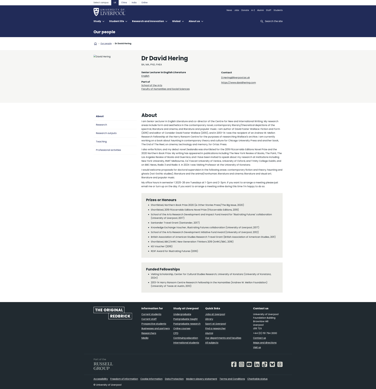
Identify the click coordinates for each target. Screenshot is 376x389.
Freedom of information (124, 379)
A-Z (253, 10)
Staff (268, 10)
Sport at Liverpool (215, 323)
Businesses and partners (155, 328)
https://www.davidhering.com (238, 82)
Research (101, 124)
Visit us (257, 347)
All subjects (211, 342)
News (229, 10)
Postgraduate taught (185, 319)
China (124, 2)
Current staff (149, 319)
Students (278, 10)
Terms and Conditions (232, 379)
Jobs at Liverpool (215, 314)
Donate (245, 10)
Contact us (259, 338)
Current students (151, 314)
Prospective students (153, 323)
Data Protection (174, 379)
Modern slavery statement (201, 379)
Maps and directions (265, 342)
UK (115, 2)
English (145, 76)
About (100, 116)
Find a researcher (215, 328)
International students (186, 342)
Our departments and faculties (223, 338)
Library (209, 319)
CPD (175, 333)
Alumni (260, 10)
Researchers (148, 333)
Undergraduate (182, 314)
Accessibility (101, 379)
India (134, 2)
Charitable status (257, 379)
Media (144, 338)
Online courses (181, 328)
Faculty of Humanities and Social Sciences (165, 89)
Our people (104, 32)
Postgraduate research (186, 323)
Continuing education (185, 338)
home (95, 43)
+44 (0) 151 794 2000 (265, 333)
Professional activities (108, 150)
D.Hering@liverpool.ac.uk (235, 77)
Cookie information (151, 379)
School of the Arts (151, 85)
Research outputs (106, 133)
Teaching (101, 141)
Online (144, 2)
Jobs (236, 10)
